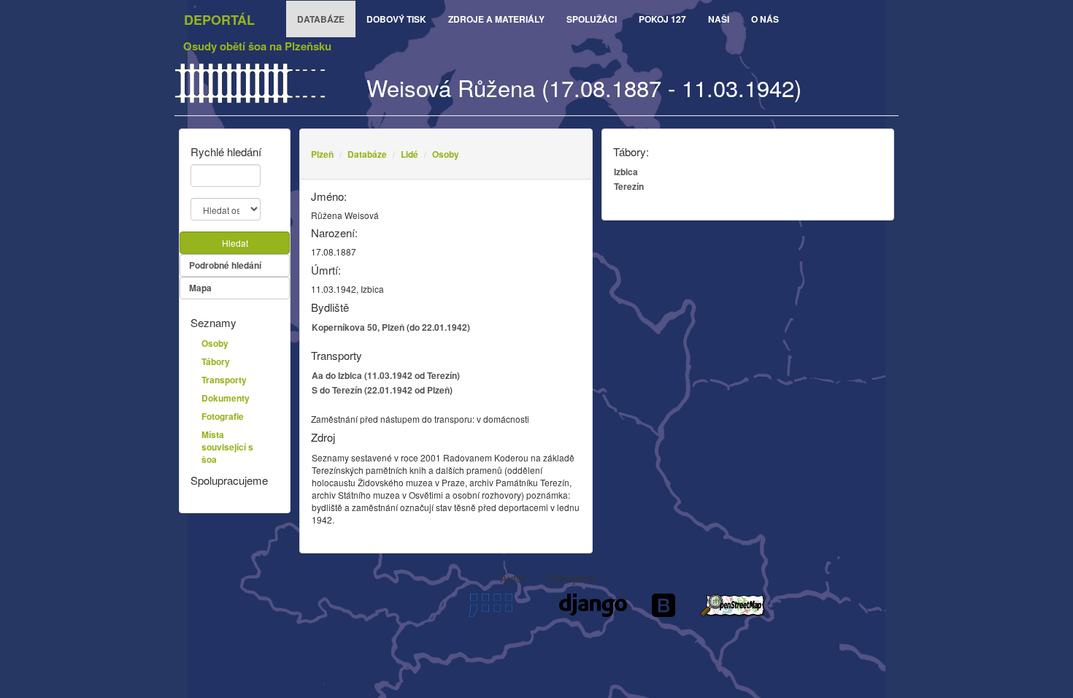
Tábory (215, 361)
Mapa (200, 287)
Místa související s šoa (227, 447)
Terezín (629, 186)
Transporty (224, 379)
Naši (718, 19)
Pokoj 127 (662, 19)
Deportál (219, 19)
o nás (765, 19)
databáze (321, 19)
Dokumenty (225, 397)
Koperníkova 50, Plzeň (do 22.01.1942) (391, 327)
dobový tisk (396, 19)
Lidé (409, 154)
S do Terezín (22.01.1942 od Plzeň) (382, 389)
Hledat (235, 243)
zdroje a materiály (496, 19)
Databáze (367, 154)
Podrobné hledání (225, 265)
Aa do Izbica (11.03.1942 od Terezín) (386, 375)
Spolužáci (591, 19)
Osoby (445, 154)
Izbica (626, 171)
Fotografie (222, 416)
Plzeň (322, 154)
